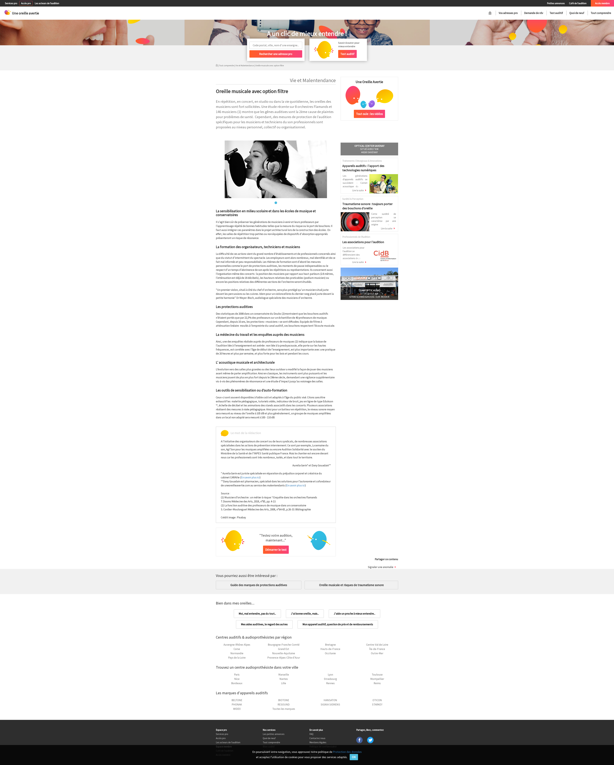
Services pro (11, 3)
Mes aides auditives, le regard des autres (264, 624)
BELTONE (237, 700)
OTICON (377, 700)
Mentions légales (317, 742)
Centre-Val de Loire (377, 644)
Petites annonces (556, 3)
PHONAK (237, 704)
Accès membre (602, 3)
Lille (283, 683)
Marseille (283, 674)
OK (354, 757)
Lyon (330, 674)
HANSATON (330, 700)
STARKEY (377, 704)
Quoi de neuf (576, 13)
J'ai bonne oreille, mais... (305, 613)
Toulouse (377, 674)
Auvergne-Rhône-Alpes (237, 644)
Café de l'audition (577, 3)
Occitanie (330, 653)
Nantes (283, 679)
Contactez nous (317, 738)
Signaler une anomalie (380, 567)
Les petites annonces (273, 734)
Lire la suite (358, 190)
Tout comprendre (601, 13)
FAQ (311, 734)
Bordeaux (236, 683)
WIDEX (237, 709)
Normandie (236, 653)
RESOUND (284, 704)
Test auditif (556, 13)
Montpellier (377, 679)
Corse (237, 649)
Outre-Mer (377, 653)
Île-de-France (377, 649)
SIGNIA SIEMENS (330, 704)
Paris (237, 674)
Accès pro (26, 3)
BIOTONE (283, 700)
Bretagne (330, 644)
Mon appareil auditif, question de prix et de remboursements (338, 624)
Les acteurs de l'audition (47, 3)
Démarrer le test (276, 550)
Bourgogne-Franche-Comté (283, 644)
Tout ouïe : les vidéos (369, 114)
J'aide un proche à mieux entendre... (354, 613)
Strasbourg (330, 679)
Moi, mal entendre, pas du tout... (257, 613)
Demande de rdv (533, 13)
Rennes (330, 683)
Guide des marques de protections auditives (258, 585)
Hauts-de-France (330, 649)
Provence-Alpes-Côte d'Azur (283, 657)
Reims (377, 683)
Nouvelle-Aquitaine (283, 653)
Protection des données (347, 752)
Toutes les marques (283, 709)
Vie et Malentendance (245, 65)
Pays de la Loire (237, 657)
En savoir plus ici (250, 477)
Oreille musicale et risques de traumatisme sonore (351, 585)
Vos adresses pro (508, 13)
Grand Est (283, 649)
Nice (237, 679)
